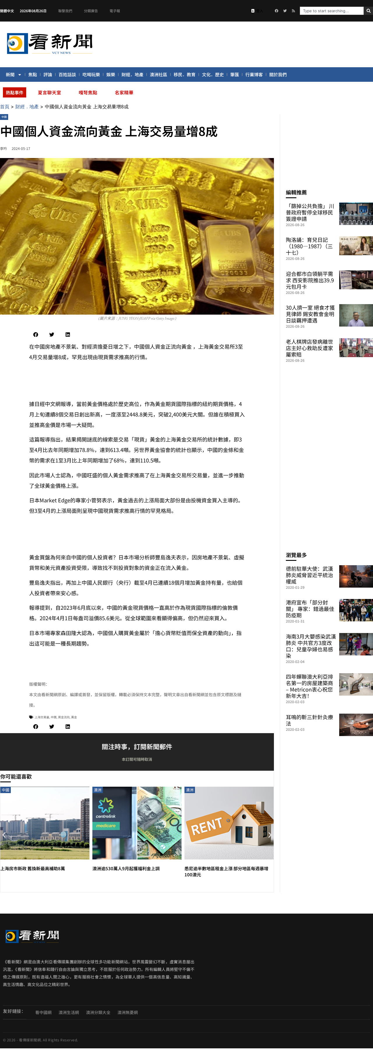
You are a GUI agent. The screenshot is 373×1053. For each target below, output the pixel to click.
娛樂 (110, 74)
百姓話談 (67, 74)
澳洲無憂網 (127, 1012)
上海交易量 (42, 717)
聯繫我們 (65, 10)
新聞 (10, 74)
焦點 (32, 74)
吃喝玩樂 (91, 74)
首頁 (4, 106)
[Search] (368, 11)
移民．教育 (185, 74)
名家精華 (124, 92)
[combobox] (332, 11)
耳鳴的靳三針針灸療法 (309, 720)
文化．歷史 (213, 74)
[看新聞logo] (49, 55)
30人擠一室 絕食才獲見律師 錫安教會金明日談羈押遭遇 (310, 314)
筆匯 (234, 74)
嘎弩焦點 (88, 92)
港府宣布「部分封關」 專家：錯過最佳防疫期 (310, 608)
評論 (47, 74)
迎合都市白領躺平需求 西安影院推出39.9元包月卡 (310, 280)
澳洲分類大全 (98, 1012)
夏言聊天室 (49, 92)
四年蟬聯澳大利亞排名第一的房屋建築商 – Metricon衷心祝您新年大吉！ (309, 686)
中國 (4, 117)
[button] (35, 334)
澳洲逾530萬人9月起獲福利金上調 (128, 868)
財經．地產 (132, 74)
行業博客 (254, 74)
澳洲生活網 (69, 1012)
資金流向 (64, 717)
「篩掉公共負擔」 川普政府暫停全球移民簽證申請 (310, 212)
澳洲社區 (158, 74)
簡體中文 (7, 10)
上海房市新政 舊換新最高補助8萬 (32, 868)
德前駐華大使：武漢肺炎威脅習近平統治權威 (309, 575)
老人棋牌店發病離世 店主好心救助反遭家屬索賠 (309, 348)
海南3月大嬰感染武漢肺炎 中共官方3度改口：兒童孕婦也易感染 (311, 645)
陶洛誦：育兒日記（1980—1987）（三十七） (309, 246)
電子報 (115, 10)
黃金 (74, 717)
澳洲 (97, 790)
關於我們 (278, 74)
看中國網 (43, 1012)
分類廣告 (91, 10)
